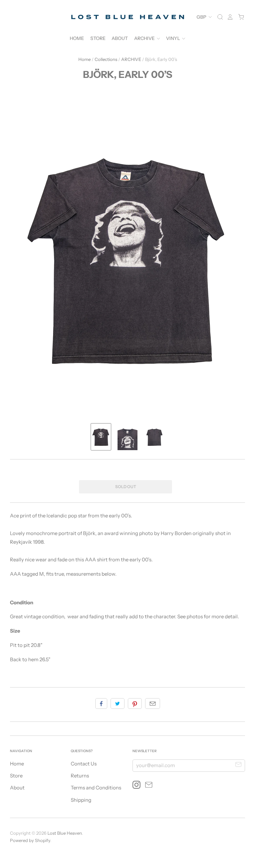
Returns (80, 775)
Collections (106, 59)
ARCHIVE (131, 59)
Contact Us (84, 763)
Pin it (135, 703)
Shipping (81, 800)
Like (101, 703)
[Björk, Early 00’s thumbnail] (101, 437)
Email (152, 703)
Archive (145, 38)
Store (98, 38)
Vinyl (173, 38)
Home (77, 38)
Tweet (118, 703)
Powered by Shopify (30, 840)
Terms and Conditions (96, 787)
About (120, 38)
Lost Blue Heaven (64, 833)
